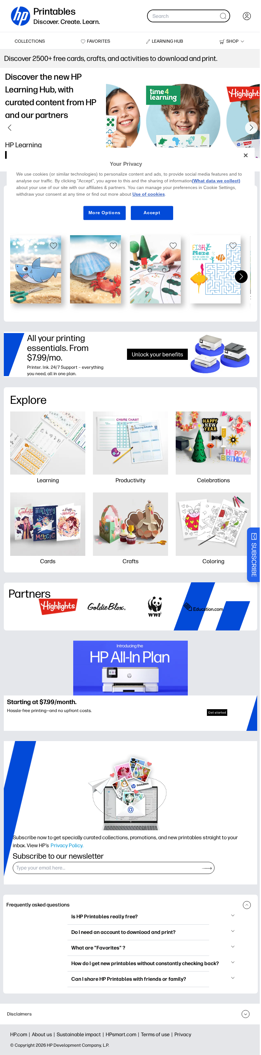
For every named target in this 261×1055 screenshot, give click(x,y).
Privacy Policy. (67, 845)
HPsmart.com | (123, 1034)
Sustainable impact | (81, 1034)
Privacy (182, 1034)
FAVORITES (98, 41)
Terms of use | (157, 1034)
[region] (128, 189)
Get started (217, 712)
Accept (149, 212)
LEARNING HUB (167, 41)
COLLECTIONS (30, 41)
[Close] (241, 155)
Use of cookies (167, 194)
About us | (44, 1034)
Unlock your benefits (157, 354)
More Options (102, 212)
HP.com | (21, 1034)
